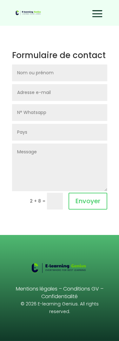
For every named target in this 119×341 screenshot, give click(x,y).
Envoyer (88, 201)
